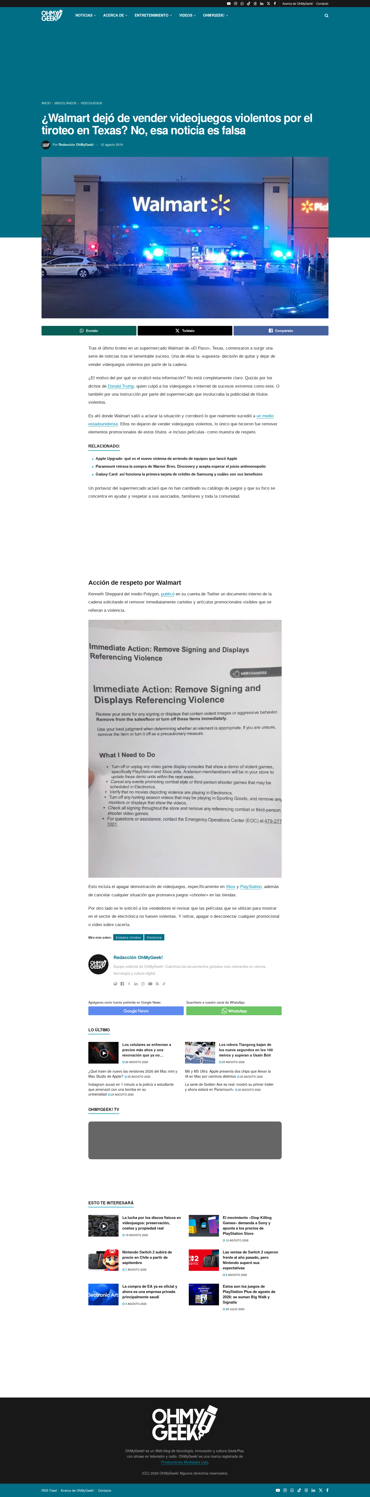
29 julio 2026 (234, 1407)
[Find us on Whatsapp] (242, 3)
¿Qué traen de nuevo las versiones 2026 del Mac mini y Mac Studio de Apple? (132, 1074)
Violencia (154, 937)
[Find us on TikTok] (248, 3)
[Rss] (157, 983)
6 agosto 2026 (236, 1372)
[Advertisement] (185, 62)
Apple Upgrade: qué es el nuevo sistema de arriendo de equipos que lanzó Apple (166, 458)
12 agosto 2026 (236, 1338)
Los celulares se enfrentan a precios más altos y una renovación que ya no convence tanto (146, 1050)
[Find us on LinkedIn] (261, 3)
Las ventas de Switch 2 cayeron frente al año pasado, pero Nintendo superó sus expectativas (250, 1357)
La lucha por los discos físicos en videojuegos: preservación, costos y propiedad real (151, 1320)
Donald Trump (121, 386)
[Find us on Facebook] (275, 3)
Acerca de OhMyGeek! (297, 3)
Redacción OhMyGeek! (76, 144)
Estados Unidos (128, 937)
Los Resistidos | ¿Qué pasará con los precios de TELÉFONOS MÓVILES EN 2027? (179, 1236)
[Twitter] (129, 983)
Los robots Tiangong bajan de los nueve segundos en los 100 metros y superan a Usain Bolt (246, 1050)
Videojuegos (91, 103)
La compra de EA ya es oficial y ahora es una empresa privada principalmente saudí (149, 1389)
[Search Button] (326, 15)
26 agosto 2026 (136, 1062)
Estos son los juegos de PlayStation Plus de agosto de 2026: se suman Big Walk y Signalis (249, 1392)
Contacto (322, 3)
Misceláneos (66, 103)
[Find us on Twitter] (268, 3)
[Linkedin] (136, 983)
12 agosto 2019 (111, 144)
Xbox (230, 886)
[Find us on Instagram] (235, 3)
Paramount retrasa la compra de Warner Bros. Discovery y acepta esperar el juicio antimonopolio (181, 466)
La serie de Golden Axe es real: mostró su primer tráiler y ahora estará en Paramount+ (229, 1087)
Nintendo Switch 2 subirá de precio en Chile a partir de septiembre (147, 1355)
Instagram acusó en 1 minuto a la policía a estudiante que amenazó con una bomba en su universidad (131, 1089)
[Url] (115, 983)
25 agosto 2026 (233, 1062)
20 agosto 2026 (249, 1089)
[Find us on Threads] (255, 3)
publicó (167, 594)
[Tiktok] (164, 983)
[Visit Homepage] (52, 15)
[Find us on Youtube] (229, 3)
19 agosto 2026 (136, 1333)
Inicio (46, 103)
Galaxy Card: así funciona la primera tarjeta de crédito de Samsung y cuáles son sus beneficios (179, 474)
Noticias (84, 15)
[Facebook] (122, 983)
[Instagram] (143, 983)
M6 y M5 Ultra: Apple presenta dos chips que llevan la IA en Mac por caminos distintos (228, 1074)
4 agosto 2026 (135, 1401)
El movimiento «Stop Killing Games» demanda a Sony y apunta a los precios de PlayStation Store (247, 1323)
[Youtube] (150, 983)
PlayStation (251, 886)
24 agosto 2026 (122, 1094)
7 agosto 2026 (135, 1367)
